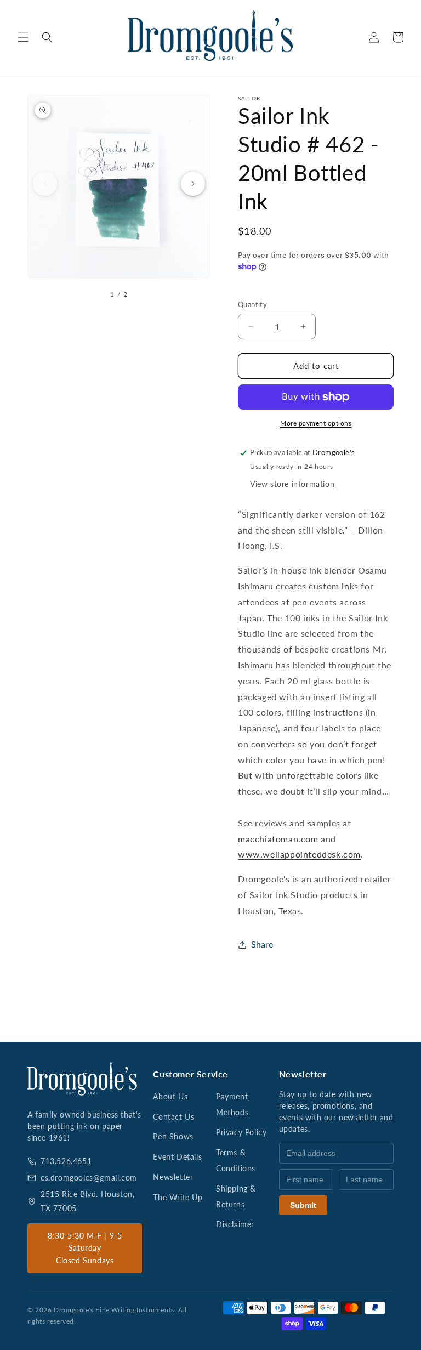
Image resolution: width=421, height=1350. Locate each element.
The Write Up (177, 1197)
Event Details (177, 1156)
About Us (170, 1096)
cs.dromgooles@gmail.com (89, 1177)
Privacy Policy (241, 1132)
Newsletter (173, 1177)
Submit (303, 1205)
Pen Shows (173, 1136)
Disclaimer (235, 1224)
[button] (23, 37)
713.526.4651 (66, 1161)
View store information (292, 484)
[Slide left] (45, 184)
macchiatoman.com (278, 838)
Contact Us (173, 1116)
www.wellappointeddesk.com (299, 854)
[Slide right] (193, 184)
